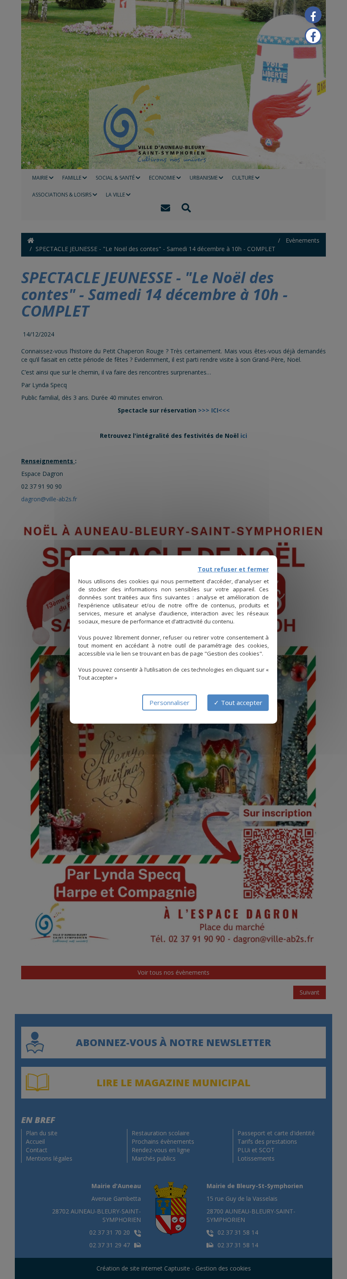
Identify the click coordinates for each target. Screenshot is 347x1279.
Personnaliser (169, 702)
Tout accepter (240, 702)
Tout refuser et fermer (233, 569)
